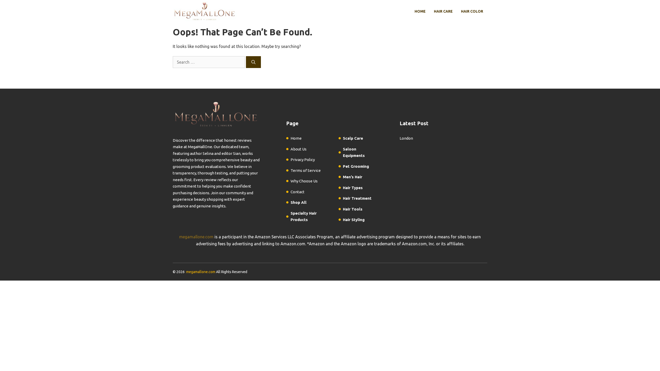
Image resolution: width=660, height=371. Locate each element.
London (406, 138)
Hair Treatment (357, 198)
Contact (297, 192)
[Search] (253, 62)
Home (420, 11)
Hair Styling (354, 219)
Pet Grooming (356, 166)
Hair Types (353, 187)
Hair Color (472, 11)
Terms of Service (306, 170)
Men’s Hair (352, 177)
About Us (299, 149)
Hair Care (443, 11)
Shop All (299, 202)
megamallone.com (196, 236)
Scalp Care (353, 138)
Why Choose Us (304, 181)
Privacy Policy (303, 159)
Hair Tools (352, 209)
